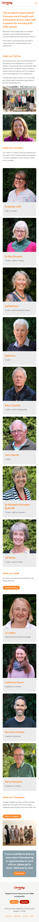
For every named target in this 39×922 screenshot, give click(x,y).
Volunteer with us (11, 588)
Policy (32, 916)
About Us (8, 916)
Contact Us (19, 873)
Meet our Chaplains (12, 816)
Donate (24, 902)
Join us (14, 902)
